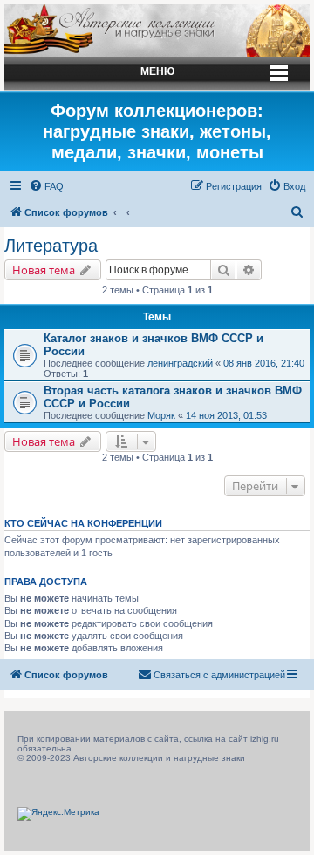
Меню (157, 71)
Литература (51, 245)
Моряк (161, 415)
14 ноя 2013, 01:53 (226, 415)
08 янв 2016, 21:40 (263, 363)
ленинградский (180, 363)
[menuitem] (46, 186)
